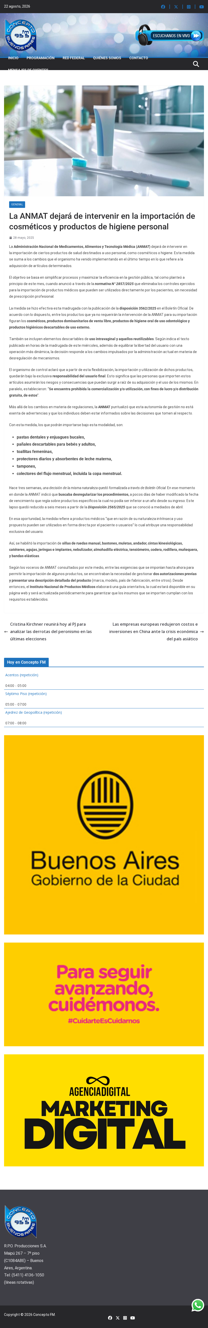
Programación (41, 58)
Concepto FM (44, 1315)
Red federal (74, 58)
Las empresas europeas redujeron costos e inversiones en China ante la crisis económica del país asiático (153, 631)
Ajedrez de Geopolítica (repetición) (33, 712)
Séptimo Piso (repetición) (26, 693)
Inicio (13, 58)
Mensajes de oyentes (28, 70)
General (17, 204)
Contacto (138, 58)
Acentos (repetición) (21, 674)
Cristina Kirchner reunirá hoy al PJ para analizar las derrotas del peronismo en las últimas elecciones (51, 631)
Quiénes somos (107, 58)
